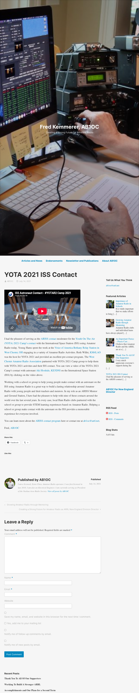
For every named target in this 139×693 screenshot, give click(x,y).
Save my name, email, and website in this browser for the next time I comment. (47, 616)
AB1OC (10, 281)
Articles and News (31, 260)
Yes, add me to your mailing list (23, 623)
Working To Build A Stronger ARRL (22, 684)
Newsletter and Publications (82, 260)
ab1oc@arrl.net (91, 420)
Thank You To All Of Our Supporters (22, 678)
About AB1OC (110, 260)
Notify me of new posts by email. (22, 644)
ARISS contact (48, 338)
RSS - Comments (116, 419)
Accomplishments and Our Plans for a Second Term (30, 690)
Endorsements (54, 260)
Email (8, 589)
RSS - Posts (113, 413)
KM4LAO (95, 352)
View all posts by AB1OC (58, 491)
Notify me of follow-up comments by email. (27, 634)
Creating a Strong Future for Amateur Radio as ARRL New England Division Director (59, 510)
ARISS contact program (48, 420)
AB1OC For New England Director (119, 390)
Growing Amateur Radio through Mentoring (27, 505)
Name (8, 577)
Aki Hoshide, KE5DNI (48, 370)
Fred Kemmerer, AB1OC (69, 127)
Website (8, 600)
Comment (10, 534)
